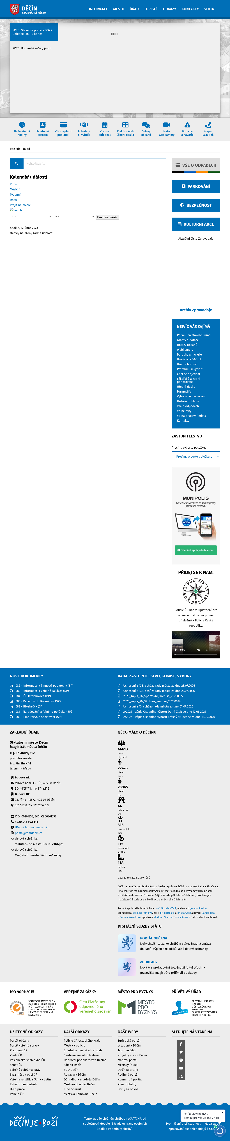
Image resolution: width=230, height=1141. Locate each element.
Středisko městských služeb (83, 1050)
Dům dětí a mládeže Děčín (82, 1079)
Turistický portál (129, 1040)
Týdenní (15, 195)
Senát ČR (16, 1064)
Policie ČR (17, 1094)
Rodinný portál (128, 1074)
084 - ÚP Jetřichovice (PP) (33, 696)
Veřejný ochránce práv (25, 1069)
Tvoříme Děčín (127, 1050)
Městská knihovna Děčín (80, 1094)
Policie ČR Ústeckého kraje (82, 1040)
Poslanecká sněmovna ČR (27, 1060)
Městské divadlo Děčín (79, 1084)
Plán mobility (127, 1084)
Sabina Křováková (130, 917)
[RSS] (181, 1076)
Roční (14, 184)
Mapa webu (212, 1124)
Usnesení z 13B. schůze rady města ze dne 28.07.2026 (159, 686)
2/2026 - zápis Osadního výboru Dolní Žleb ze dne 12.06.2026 (164, 712)
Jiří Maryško (184, 912)
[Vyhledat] (16, 210)
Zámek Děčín (73, 1064)
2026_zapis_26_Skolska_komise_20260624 (152, 701)
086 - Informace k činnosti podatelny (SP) (44, 686)
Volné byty (184, 410)
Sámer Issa (208, 912)
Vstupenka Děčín (129, 1045)
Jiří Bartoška (167, 912)
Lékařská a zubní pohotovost (188, 380)
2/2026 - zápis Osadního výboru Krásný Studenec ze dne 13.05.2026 (169, 717)
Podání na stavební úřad (194, 335)
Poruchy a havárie (189, 354)
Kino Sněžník (73, 1089)
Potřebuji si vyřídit (190, 369)
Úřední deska (186, 386)
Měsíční (15, 189)
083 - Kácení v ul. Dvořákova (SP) (38, 701)
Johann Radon (198, 908)
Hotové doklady (188, 401)
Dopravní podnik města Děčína (85, 1060)
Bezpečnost (198, 205)
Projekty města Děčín (132, 1055)
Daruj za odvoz (128, 1089)
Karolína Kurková (142, 912)
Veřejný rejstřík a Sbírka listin (30, 1079)
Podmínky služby (119, 1129)
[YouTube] (181, 1068)
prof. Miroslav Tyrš (165, 908)
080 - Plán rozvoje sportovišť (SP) (38, 717)
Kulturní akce (197, 224)
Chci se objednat (188, 373)
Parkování (197, 186)
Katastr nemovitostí (23, 1084)
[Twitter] (181, 1052)
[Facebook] (181, 1044)
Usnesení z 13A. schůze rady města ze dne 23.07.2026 (159, 691)
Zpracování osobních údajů (187, 1129)
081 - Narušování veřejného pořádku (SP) (43, 712)
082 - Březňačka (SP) (29, 706)
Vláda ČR (16, 1055)
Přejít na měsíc (20, 205)
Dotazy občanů (187, 344)
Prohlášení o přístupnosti (183, 1124)
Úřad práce (17, 1089)
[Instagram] (181, 1060)
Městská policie (74, 1045)
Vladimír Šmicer (163, 917)
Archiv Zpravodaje (196, 310)
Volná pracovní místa (191, 415)
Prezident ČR (18, 1050)
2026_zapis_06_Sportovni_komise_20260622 (153, 696)
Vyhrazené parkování (191, 396)
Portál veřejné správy (24, 1045)
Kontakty (183, 420)
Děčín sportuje (128, 1069)
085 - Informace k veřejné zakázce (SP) (42, 691)
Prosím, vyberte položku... (189, 448)
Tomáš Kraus (180, 917)
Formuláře (184, 391)
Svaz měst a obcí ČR (23, 1074)
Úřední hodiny (187, 364)
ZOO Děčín (71, 1069)
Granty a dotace (188, 340)
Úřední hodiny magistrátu (32, 827)
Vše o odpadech (198, 165)
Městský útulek (128, 1064)
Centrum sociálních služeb (82, 1055)
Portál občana (19, 1040)
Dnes (13, 200)
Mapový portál (127, 1060)
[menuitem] (101, 7)
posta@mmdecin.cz (28, 833)
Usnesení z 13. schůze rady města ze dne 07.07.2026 (158, 706)
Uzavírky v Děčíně (189, 359)
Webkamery (185, 349)
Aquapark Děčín (75, 1074)
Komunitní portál (130, 1079)
